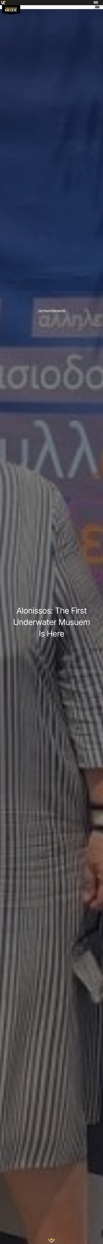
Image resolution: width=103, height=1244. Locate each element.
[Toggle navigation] (97, 7)
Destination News (51, 311)
